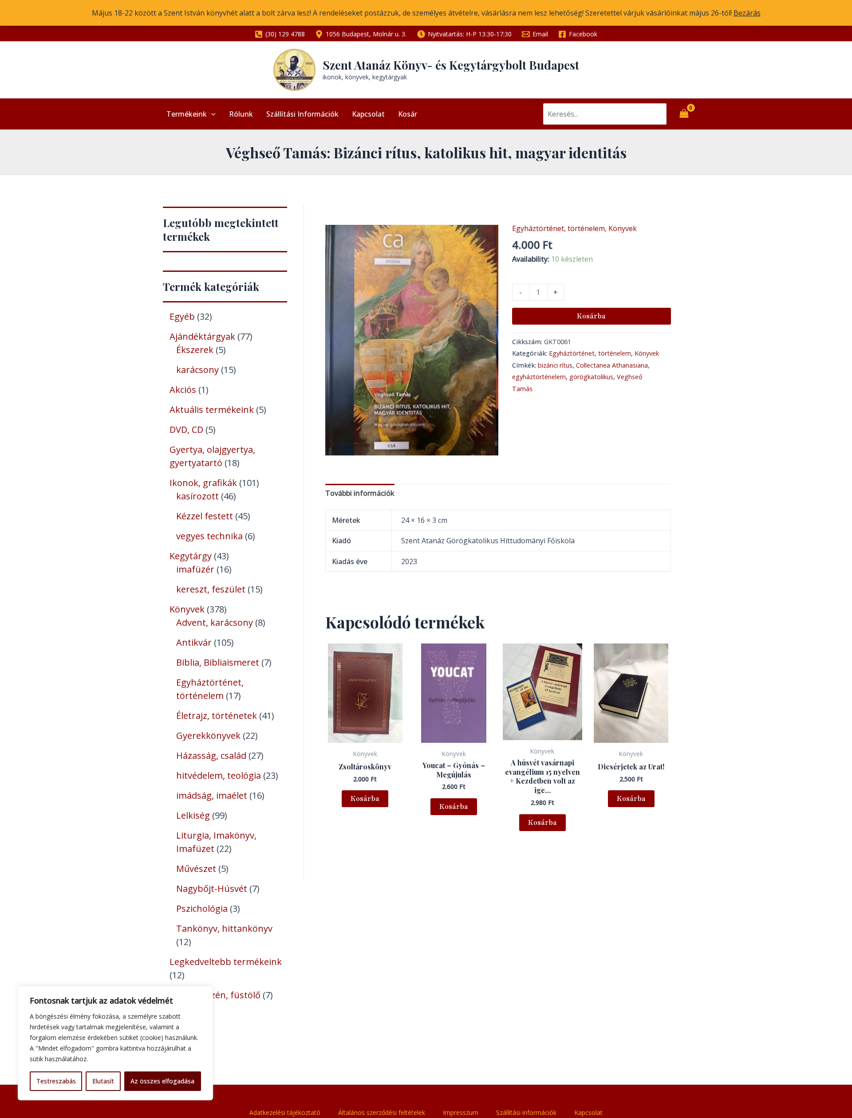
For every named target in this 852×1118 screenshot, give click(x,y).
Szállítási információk (302, 114)
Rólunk (241, 114)
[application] (211, 114)
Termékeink (186, 114)
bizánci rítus (555, 365)
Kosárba (591, 316)
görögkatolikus (591, 377)
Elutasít (103, 1081)
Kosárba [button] (365, 799)
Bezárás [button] (747, 13)
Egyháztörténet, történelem (558, 228)
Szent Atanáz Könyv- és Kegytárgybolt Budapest (451, 65)
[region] (115, 1043)
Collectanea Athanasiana (612, 365)
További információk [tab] (359, 493)
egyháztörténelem (539, 377)
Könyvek (622, 228)
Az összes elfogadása (162, 1081)
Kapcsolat (368, 114)
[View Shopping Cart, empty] (683, 114)
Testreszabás (56, 1081)
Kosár (407, 114)
